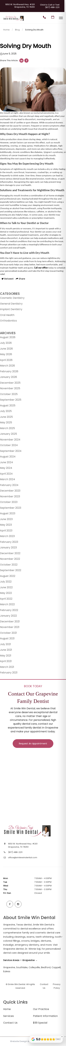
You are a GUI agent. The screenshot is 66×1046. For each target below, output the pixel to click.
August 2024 (8, 456)
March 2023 (7, 536)
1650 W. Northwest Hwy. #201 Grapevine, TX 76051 (20, 5)
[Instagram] (18, 904)
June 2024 (6, 462)
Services (8, 1016)
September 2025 (10, 400)
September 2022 (10, 570)
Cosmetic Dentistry (12, 298)
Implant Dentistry (11, 309)
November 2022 (10, 559)
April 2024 (6, 474)
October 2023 (8, 502)
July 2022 (6, 581)
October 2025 (9, 394)
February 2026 (9, 371)
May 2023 (6, 525)
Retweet (9, 278)
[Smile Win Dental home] (27, 830)
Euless (6, 971)
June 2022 (6, 587)
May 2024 (6, 468)
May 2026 (6, 354)
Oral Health (7, 315)
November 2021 (9, 627)
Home (6, 29)
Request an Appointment (33, 743)
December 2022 (10, 553)
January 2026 (8, 377)
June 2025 (6, 417)
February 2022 (9, 610)
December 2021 (10, 621)
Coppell (56, 967)
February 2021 (8, 672)
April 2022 (6, 599)
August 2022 (7, 576)
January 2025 (8, 434)
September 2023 (10, 508)
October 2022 (8, 564)
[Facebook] (9, 904)
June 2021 (6, 650)
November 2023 (10, 496)
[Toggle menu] (61, 18)
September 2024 (10, 451)
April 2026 (6, 360)
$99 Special (40, 1023)
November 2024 (10, 439)
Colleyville (34, 967)
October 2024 (9, 445)
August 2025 (7, 405)
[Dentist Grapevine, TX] (13, 20)
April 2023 (6, 530)
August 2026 (7, 337)
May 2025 (6, 422)
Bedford (45, 967)
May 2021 (5, 655)
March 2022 (7, 604)
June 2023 (6, 519)
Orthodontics (8, 320)
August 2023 (7, 513)
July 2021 (5, 644)
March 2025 (7, 428)
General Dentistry (11, 303)
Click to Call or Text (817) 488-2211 (49, 6)
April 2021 (6, 661)
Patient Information (45, 1016)
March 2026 (7, 365)
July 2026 (6, 343)
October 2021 (8, 633)
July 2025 (6, 411)
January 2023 (8, 547)
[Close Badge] (62, 1036)
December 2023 (10, 490)
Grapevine (9, 967)
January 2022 (8, 616)
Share (21, 278)
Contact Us (10, 1023)
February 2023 (9, 542)
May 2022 (6, 593)
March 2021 (7, 667)
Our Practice (41, 1009)
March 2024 (7, 479)
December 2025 (10, 383)
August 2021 (7, 638)
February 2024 (9, 485)
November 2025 (10, 388)
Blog (17, 29)
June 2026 (6, 348)
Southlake (22, 967)
